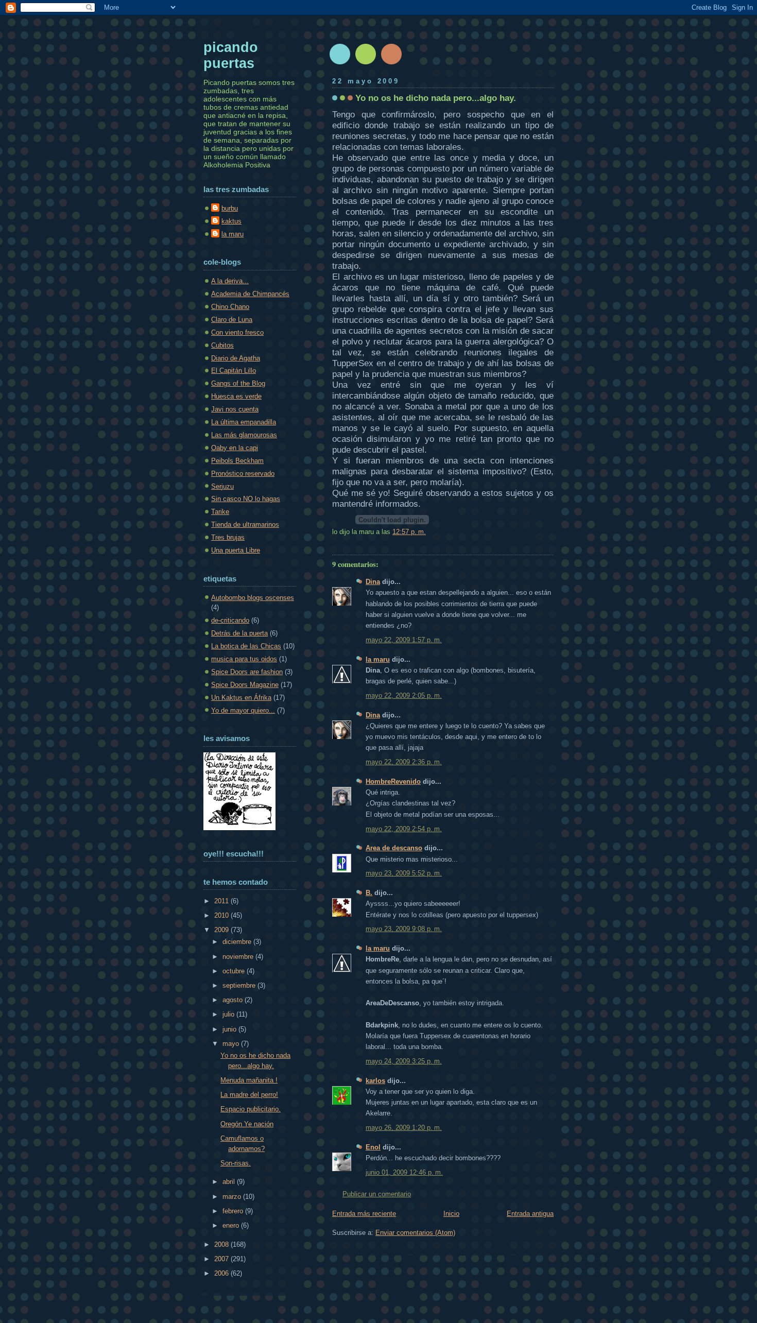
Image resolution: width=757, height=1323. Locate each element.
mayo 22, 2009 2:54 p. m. (404, 829)
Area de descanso (394, 848)
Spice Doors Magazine (245, 685)
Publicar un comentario (376, 1194)
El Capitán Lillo (233, 370)
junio (230, 1029)
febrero (233, 1211)
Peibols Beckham (237, 461)
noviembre (238, 956)
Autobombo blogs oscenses (252, 598)
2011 (222, 901)
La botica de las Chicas (246, 646)
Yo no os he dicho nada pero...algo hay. (435, 98)
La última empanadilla (243, 422)
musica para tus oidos (244, 659)
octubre (234, 971)
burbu (229, 208)
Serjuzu (222, 486)
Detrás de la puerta (239, 633)
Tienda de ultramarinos (245, 524)
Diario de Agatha (235, 358)
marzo (232, 1196)
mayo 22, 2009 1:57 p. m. (404, 640)
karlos (375, 1081)
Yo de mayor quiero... (243, 710)
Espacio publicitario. (250, 1109)
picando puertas (230, 55)
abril (229, 1181)
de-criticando (230, 620)
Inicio (451, 1213)
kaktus (231, 221)
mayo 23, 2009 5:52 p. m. (404, 873)
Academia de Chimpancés (250, 294)
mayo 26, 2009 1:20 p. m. (404, 1127)
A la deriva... (230, 281)
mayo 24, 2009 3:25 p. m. (404, 1061)
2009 (222, 930)
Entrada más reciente (364, 1213)
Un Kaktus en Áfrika (241, 697)
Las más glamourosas (244, 435)
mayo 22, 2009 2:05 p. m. (404, 695)
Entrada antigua (530, 1213)
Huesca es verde (236, 396)
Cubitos (222, 345)
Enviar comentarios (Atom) (415, 1232)
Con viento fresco (237, 332)
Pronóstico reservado (242, 473)
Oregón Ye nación (246, 1124)
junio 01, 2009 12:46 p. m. (404, 1172)
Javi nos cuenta (235, 409)
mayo (231, 1043)
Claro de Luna (231, 319)
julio (229, 1014)
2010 (222, 915)
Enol (373, 1147)
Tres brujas (228, 537)
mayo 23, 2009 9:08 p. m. (404, 929)
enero (231, 1225)
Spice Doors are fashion (247, 672)
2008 (222, 1244)
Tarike (220, 512)
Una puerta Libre (235, 550)
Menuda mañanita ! (249, 1080)
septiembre (239, 985)
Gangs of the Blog (238, 383)
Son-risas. (235, 1163)
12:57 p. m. (409, 532)
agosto (233, 1000)
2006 (222, 1273)
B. (369, 893)
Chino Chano (230, 307)
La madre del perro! (249, 1094)
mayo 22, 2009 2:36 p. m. (404, 762)
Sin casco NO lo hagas (245, 499)
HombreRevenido (393, 781)
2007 (222, 1259)
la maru (378, 659)
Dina (373, 582)
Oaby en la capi (234, 448)
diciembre (237, 942)
